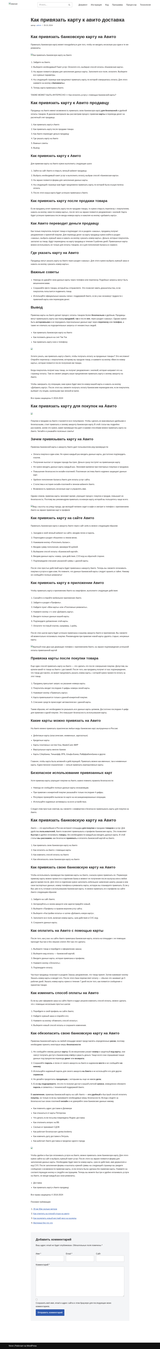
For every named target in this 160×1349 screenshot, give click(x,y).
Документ (82, 5)
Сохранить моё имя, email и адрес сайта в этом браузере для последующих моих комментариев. (73, 1304)
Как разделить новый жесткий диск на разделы (54, 1218)
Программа (117, 5)
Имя (38, 1254)
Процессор (131, 5)
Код (107, 5)
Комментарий (43, 1265)
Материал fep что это (43, 1223)
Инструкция (96, 5)
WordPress (32, 1346)
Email (69, 1254)
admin (38, 25)
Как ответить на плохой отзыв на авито (51, 1214)
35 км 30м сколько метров (45, 1209)
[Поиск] (69, 4)
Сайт (98, 1254)
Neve (11, 1346)
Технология (145, 5)
